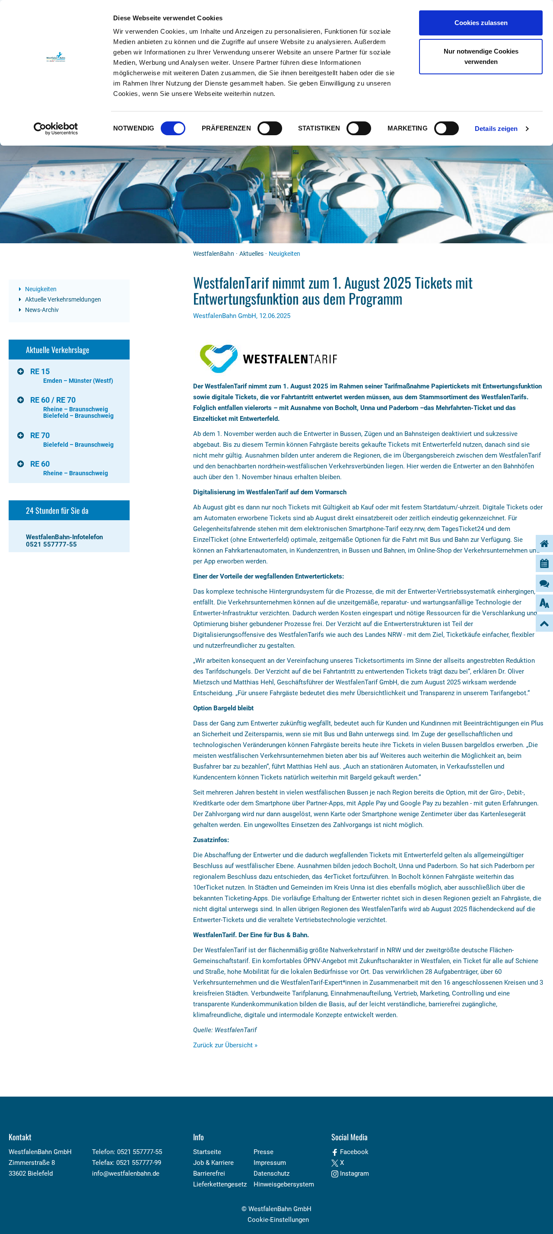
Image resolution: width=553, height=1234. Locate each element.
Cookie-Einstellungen (278, 1220)
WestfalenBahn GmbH (279, 1209)
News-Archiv (41, 309)
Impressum (270, 1163)
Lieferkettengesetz (220, 1184)
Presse (263, 1152)
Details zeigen (496, 128)
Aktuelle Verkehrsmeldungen (62, 299)
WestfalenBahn (213, 253)
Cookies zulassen (481, 22)
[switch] (269, 128)
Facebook (353, 1152)
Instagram (353, 1173)
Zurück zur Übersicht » (225, 1045)
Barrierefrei (209, 1173)
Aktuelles (251, 253)
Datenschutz (271, 1173)
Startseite (207, 1152)
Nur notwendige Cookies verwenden (481, 56)
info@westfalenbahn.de (125, 1173)
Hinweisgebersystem (284, 1184)
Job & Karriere (213, 1163)
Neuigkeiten (40, 289)
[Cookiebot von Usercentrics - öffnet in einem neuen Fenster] (56, 128)
